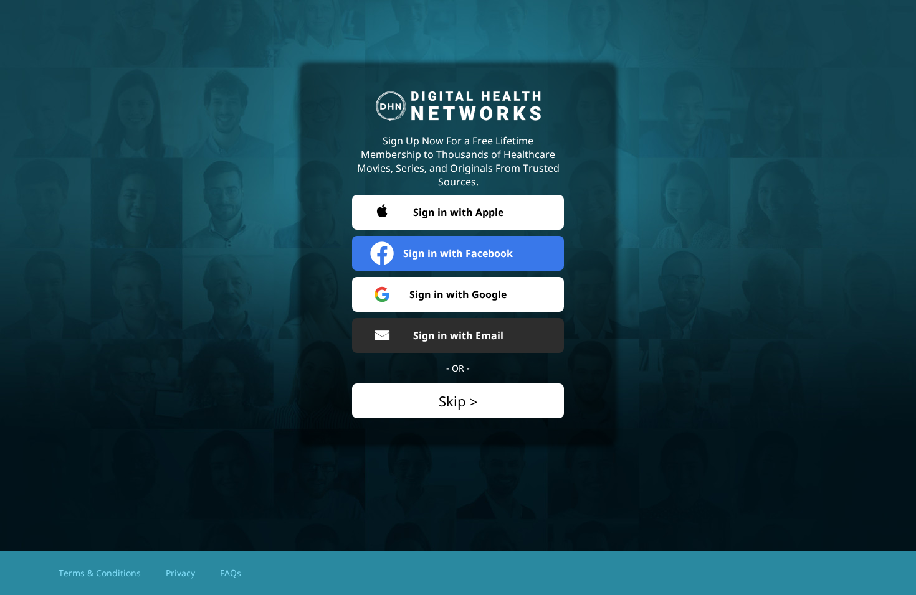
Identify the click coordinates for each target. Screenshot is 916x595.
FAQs (230, 573)
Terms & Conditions (100, 573)
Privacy (180, 573)
